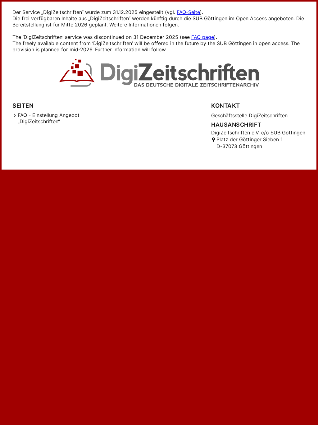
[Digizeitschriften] (159, 73)
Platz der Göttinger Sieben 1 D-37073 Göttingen (249, 142)
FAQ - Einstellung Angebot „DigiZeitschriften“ (49, 118)
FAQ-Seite (188, 12)
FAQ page (202, 37)
